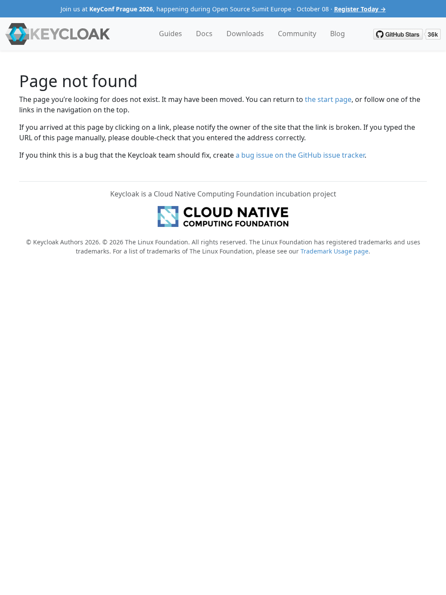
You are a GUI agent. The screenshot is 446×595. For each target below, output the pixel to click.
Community (297, 33)
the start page (328, 99)
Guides (170, 33)
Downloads (245, 33)
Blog (337, 33)
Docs (204, 33)
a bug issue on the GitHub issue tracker (300, 155)
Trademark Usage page (334, 251)
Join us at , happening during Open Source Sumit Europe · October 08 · (223, 9)
